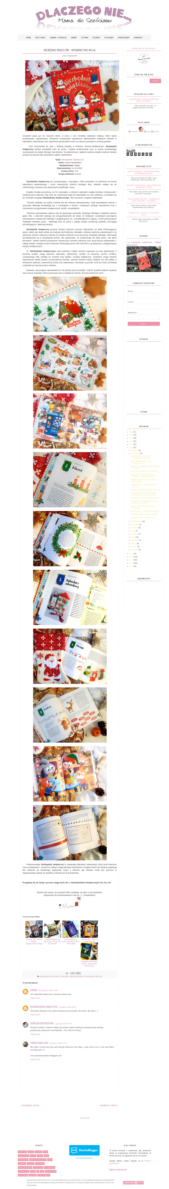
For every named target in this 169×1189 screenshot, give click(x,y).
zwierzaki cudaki (23, 1171)
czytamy (33, 1156)
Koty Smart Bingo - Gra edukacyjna (141, 462)
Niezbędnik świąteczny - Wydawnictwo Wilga (141, 457)
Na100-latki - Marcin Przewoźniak (89, 940)
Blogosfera (32, 1175)
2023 (131, 438)
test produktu (38, 1167)
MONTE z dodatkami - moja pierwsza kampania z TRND (144, 186)
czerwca (134, 534)
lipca (133, 531)
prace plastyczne (50, 1171)
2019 (131, 554)
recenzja (31, 1152)
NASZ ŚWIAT (41, 37)
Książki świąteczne (72, 976)
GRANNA (32, 1171)
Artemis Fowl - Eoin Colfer (143, 518)
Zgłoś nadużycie (118, 1169)
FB (81, 895)
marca (134, 543)
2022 (131, 441)
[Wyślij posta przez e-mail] (66, 973)
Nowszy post (31, 1105)
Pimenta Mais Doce (39, 1043)
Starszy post (108, 1105)
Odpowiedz (35, 998)
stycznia (135, 550)
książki (46, 1156)
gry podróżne (22, 1175)
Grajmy (45, 1152)
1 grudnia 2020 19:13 (63, 1023)
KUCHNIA (96, 37)
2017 (131, 560)
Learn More (129, 1183)
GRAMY (74, 37)
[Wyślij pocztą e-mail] (71, 973)
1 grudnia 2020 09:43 (67, 1007)
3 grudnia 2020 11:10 (58, 1043)
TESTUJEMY (109, 37)
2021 (131, 444)
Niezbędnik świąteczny (72, 160)
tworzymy (30, 1163)
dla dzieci (38, 1152)
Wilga (98, 976)
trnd (41, 1171)
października (136, 521)
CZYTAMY (84, 37)
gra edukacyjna (23, 1159)
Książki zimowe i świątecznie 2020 (145, 490)
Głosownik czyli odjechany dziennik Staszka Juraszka (143, 494)
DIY (38, 1171)
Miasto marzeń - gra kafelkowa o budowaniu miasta (144, 172)
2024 (131, 435)
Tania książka (22, 1152)
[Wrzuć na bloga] (73, 973)
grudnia (134, 450)
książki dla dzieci (50, 976)
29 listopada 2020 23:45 (48, 990)
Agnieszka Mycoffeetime (41, 1023)
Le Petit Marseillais (44, 1175)
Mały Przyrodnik (49, 1167)
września (135, 524)
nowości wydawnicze (25, 1167)
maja (133, 537)
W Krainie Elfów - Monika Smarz (145, 498)
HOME (28, 37)
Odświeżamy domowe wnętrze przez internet (144, 100)
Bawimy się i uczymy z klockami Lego (144, 214)
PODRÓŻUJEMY (124, 37)
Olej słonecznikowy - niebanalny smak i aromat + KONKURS (144, 200)
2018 (131, 557)
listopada (135, 453)
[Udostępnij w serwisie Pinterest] (80, 973)
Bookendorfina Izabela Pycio (43, 1006)
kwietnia (135, 540)
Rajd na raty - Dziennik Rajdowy (145, 511)
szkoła (50, 1159)
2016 (131, 563)
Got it (140, 1183)
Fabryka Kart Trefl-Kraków (38, 1159)
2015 (131, 566)
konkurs (40, 1156)
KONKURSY (138, 37)
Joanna (33, 990)
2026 (131, 432)
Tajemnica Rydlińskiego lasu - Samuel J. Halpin (144, 502)
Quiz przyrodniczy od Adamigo (144, 471)
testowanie (22, 1163)
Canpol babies (40, 1163)
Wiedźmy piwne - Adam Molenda (144, 514)
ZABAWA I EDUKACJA (58, 37)
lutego (134, 546)
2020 (131, 447)
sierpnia (134, 528)
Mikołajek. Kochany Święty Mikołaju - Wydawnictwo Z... (144, 475)
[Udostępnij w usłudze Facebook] (77, 973)
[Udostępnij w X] (75, 973)
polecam (89, 976)
